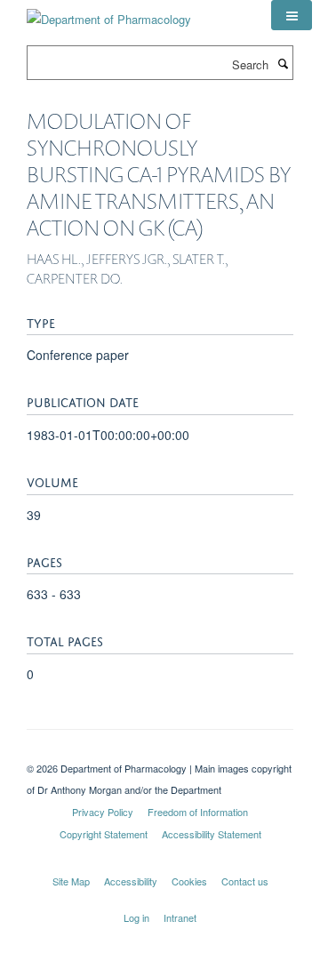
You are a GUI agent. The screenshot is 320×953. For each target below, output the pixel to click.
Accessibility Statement (211, 834)
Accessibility (130, 881)
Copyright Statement (104, 834)
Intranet (180, 917)
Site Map (71, 881)
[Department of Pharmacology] (109, 12)
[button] (291, 15)
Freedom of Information (198, 812)
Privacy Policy (102, 812)
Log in (136, 917)
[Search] (282, 63)
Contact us (244, 881)
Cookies (189, 881)
